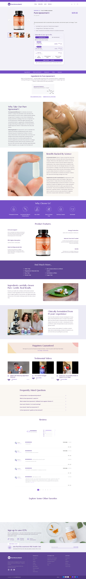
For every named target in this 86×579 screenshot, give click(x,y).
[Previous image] (9, 20)
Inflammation (35, 571)
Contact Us (67, 558)
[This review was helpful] (68, 485)
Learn (45, 4)
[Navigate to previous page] (36, 490)
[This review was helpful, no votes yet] (68, 447)
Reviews (50, 4)
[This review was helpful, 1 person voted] (68, 473)
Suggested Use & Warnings (49, 96)
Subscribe (40, 4)
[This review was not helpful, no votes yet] (70, 447)
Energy (34, 563)
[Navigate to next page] (50, 490)
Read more (32, 482)
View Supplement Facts (35, 96)
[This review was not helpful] (70, 485)
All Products (35, 558)
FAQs (66, 559)
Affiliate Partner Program (51, 559)
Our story (49, 563)
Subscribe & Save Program (52, 558)
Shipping (66, 561)
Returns (66, 563)
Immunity (34, 564)
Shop (35, 4)
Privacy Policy (67, 564)
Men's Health (35, 566)
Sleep (34, 569)
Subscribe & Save (13, 543)
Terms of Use (67, 566)
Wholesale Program (50, 561)
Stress (34, 559)
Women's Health (36, 568)
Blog (48, 564)
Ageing (34, 561)
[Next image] (28, 20)
